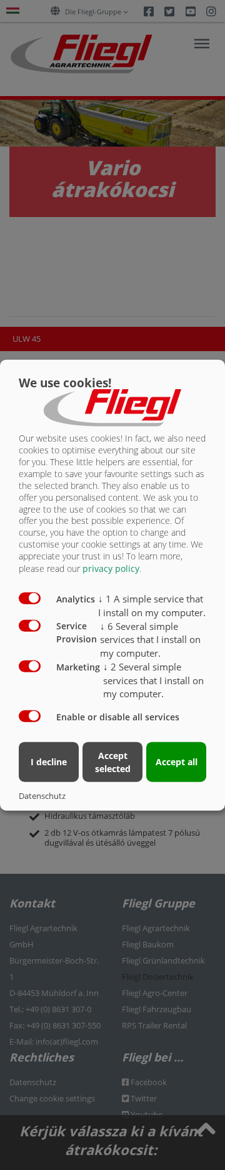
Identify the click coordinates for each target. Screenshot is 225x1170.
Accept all (177, 762)
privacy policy (110, 568)
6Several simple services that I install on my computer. (150, 639)
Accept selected (113, 761)
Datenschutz (42, 795)
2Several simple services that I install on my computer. (153, 680)
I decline (49, 762)
